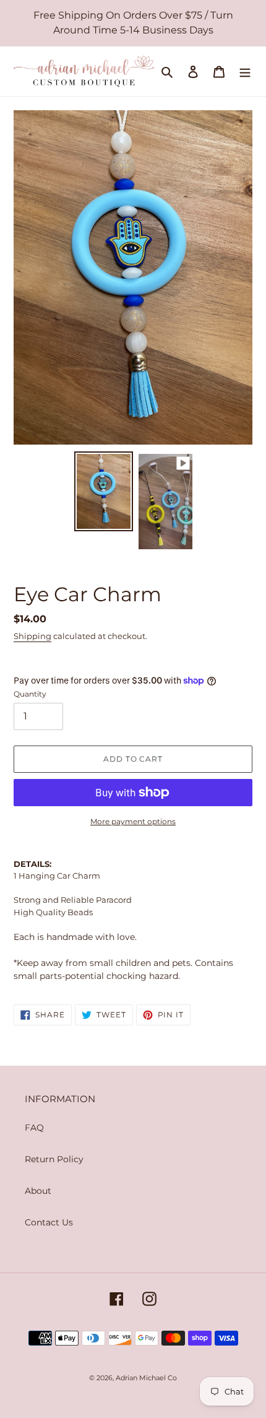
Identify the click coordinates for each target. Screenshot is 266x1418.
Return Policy (54, 1159)
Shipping (32, 636)
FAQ (34, 1127)
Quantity (30, 693)
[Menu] (245, 71)
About (38, 1190)
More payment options (133, 821)
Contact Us (49, 1222)
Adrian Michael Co (146, 1377)
